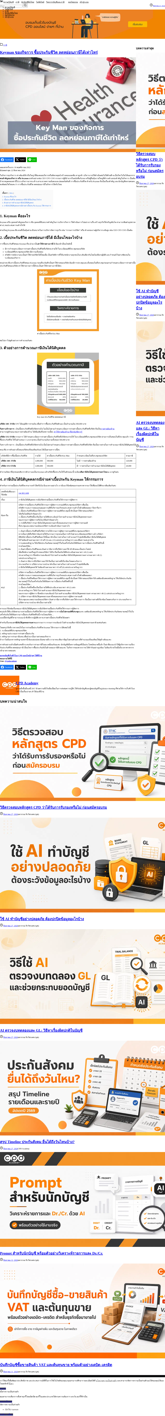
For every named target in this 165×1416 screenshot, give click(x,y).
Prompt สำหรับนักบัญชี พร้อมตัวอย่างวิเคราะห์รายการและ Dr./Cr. (51, 1253)
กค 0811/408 (24, 493)
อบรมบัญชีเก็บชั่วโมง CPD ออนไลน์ (15, 656)
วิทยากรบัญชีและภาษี (55, 2)
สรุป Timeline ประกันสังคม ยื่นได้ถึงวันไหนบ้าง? (37, 1142)
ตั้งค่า (11, 1384)
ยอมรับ (3, 1389)
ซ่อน (11, 193)
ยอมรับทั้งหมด (6, 1402)
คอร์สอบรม (73, 2)
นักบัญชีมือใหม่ (27, 2)
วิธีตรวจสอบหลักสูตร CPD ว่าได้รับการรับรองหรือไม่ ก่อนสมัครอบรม (150, 165)
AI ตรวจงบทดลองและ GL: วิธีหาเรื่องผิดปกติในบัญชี (41, 1030)
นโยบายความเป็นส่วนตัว (106, 1381)
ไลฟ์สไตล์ (40, 2)
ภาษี (17, 2)
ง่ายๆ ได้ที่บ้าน (36, 656)
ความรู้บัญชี (9, 2)
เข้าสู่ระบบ (84, 2)
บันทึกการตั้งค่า (6, 1414)
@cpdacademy (11, 661)
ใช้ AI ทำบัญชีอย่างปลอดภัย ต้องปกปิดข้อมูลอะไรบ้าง (42, 919)
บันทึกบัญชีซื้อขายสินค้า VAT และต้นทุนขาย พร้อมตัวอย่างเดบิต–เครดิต (56, 1365)
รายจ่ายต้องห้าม (108, 429)
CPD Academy (27, 683)
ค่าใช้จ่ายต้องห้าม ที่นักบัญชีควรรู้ (68, 432)
